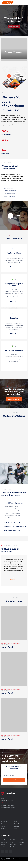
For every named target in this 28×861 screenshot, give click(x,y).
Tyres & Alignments (4, 841)
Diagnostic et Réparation (10, 51)
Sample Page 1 (7, 739)
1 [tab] (10, 63)
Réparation (14, 318)
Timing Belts (13, 847)
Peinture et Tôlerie (14, 253)
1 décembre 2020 (5, 644)
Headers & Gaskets (3, 846)
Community (4, 821)
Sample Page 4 (7, 693)
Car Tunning (13, 642)
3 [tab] (13, 63)
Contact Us (17, 824)
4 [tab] (14, 63)
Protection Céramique (14, 350)
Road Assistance (11, 643)
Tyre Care (18, 643)
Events (3, 824)
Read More (13, 267)
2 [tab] (12, 63)
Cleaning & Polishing (21, 843)
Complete (21, 839)
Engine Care (19, 642)
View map (3, 802)
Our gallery (3, 828)
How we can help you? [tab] (12, 530)
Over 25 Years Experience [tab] (13, 503)
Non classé (4, 643)
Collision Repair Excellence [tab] (13, 523)
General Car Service (13, 841)
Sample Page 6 (7, 647)
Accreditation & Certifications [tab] (15, 526)
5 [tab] (16, 63)
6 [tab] (17, 63)
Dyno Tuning (13, 844)
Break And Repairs (5, 642)
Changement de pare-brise (14, 284)
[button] (23, 2)
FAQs (15, 821)
